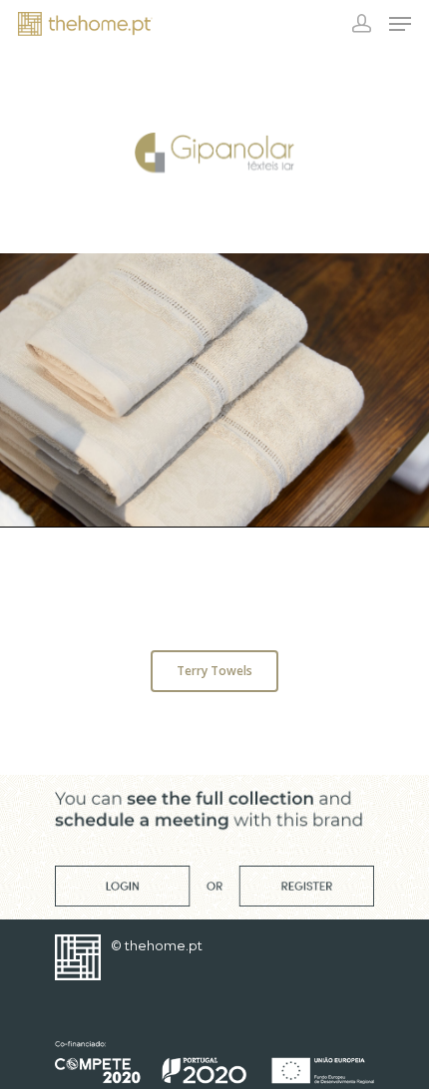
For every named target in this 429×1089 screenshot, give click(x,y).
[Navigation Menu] (400, 24)
